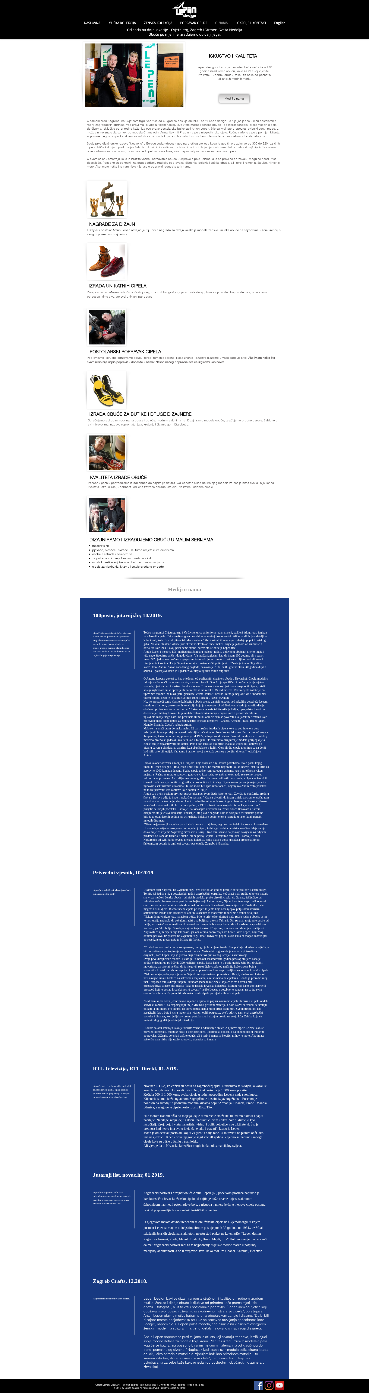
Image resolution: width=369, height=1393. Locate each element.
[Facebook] (258, 1385)
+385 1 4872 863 (195, 1384)
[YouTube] (279, 1385)
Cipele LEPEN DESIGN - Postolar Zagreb (116, 1384)
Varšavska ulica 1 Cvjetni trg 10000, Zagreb (162, 1384)
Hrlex (183, 1387)
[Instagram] (269, 1385)
